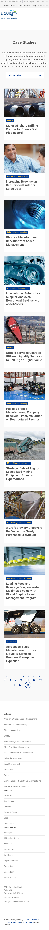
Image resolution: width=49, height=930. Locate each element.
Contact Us (43, 5)
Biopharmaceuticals (12, 730)
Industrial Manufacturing (14, 758)
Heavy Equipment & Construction (18, 753)
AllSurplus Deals (11, 838)
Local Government (12, 764)
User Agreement (28, 922)
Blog (34, 5)
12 (34, 680)
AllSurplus (8, 832)
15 (20, 685)
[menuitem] (10, 5)
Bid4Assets (9, 849)
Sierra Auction (10, 877)
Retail (6, 775)
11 (28, 680)
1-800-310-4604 (14, 1)
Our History (9, 801)
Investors (8, 795)
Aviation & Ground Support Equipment (20, 719)
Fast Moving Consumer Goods (17, 741)
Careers (7, 807)
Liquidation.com (11, 860)
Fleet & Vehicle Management (16, 747)
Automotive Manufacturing (15, 724)
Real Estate (9, 769)
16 (28, 685)
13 (40, 680)
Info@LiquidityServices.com (36, 1)
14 (13, 685)
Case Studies (24, 5)
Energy (7, 736)
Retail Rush (9, 866)
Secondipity (9, 872)
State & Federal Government (16, 786)
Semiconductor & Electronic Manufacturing (22, 781)
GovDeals (8, 855)
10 (21, 680)
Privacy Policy (16, 922)
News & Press (10, 5)
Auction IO (8, 844)
